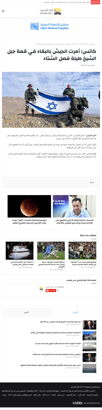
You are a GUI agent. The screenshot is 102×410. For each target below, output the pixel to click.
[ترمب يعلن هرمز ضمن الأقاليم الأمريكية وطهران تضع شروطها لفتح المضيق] (89, 368)
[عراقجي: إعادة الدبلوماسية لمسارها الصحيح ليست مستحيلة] (89, 357)
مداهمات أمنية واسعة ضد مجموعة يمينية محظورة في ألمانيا (56, 332)
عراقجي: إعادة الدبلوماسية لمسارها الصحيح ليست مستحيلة (57, 354)
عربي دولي (61, 395)
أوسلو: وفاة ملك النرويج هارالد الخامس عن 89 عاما (60, 321)
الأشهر (26, 312)
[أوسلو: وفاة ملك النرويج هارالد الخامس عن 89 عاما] (89, 325)
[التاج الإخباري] (51, 11)
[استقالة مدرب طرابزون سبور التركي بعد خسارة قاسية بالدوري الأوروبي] (51, 251)
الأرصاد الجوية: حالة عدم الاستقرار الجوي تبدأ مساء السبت (58, 343)
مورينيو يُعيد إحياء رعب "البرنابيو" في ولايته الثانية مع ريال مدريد (83, 263)
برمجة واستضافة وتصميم (91, 403)
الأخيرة (75, 312)
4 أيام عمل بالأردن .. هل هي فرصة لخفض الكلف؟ (73, 2)
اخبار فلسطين (71, 395)
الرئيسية (92, 44)
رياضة (4, 395)
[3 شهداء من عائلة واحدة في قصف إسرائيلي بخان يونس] (19, 251)
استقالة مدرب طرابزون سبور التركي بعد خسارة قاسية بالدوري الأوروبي (51, 264)
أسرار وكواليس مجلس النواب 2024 (20, 395)
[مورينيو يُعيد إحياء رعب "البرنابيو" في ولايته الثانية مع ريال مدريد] (82, 251)
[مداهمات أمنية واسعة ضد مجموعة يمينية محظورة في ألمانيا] (89, 335)
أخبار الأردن (84, 44)
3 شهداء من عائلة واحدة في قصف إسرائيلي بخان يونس (22, 263)
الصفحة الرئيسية (92, 395)
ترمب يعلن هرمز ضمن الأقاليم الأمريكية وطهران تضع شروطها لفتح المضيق (50, 365)
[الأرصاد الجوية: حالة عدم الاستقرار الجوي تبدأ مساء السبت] (89, 346)
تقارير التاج (37, 395)
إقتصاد (53, 395)
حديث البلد (46, 395)
